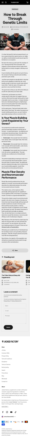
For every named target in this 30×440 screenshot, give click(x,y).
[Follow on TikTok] (15, 412)
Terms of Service (15, 300)
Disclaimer (4, 361)
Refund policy (5, 367)
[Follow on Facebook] (3, 412)
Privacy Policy (7, 300)
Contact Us (4, 381)
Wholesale (4, 378)
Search (3, 370)
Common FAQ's (5, 353)
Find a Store (5, 373)
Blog (3, 376)
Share (16, 250)
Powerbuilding (14, 227)
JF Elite (4, 350)
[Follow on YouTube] (11, 412)
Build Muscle (15, 9)
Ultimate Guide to (6, 227)
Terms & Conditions (7, 358)
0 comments (16, 29)
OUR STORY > (5, 406)
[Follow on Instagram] (7, 412)
